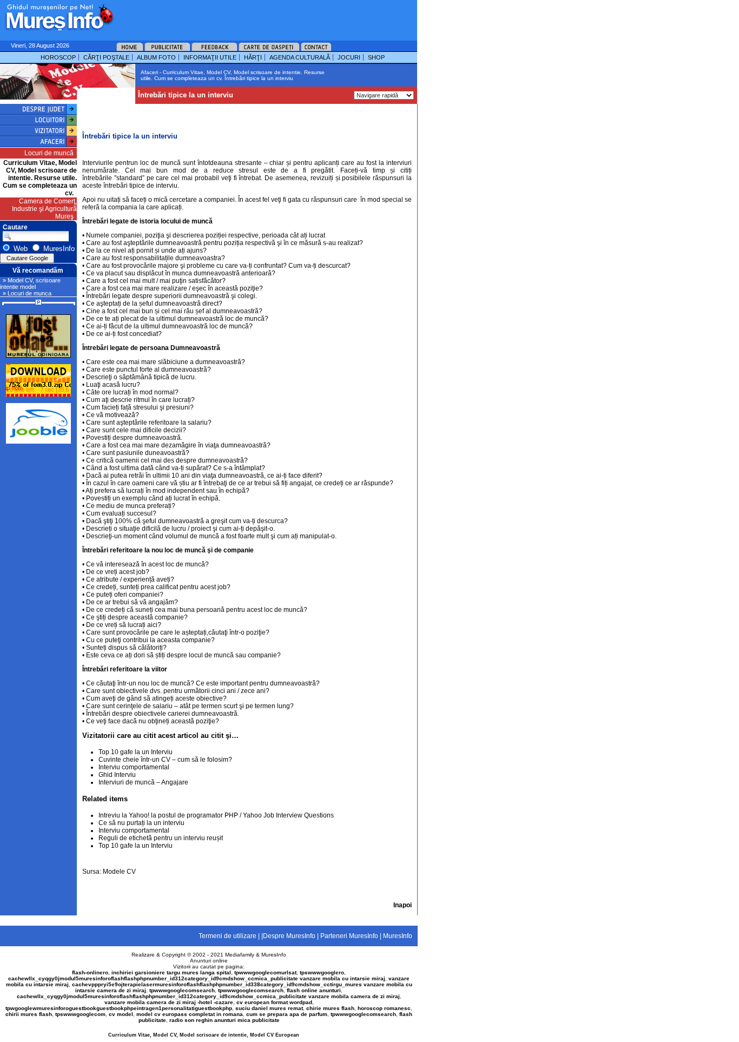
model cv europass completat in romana (189, 1014)
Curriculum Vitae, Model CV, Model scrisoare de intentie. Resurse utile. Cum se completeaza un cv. (40, 178)
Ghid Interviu (117, 775)
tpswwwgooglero (322, 972)
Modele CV (119, 871)
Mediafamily (239, 955)
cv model (121, 1014)
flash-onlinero (90, 972)
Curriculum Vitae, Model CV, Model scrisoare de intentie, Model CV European (203, 1035)
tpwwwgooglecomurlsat (265, 972)
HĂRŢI (253, 57)
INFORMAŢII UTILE (209, 57)
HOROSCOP (58, 57)
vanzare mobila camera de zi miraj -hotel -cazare (168, 1002)
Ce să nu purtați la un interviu (141, 823)
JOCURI (349, 57)
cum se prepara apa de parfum (286, 1014)
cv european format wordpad (274, 1002)
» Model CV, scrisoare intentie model (30, 283)
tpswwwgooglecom (80, 1014)
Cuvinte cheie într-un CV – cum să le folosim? (165, 759)
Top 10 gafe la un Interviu (135, 752)
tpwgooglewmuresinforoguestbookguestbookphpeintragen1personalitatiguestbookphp (118, 1008)
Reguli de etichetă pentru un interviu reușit (160, 838)
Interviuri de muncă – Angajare (143, 782)
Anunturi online (209, 961)
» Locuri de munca (27, 293)
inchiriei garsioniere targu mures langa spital (171, 972)
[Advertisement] (251, 16)
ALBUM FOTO (156, 57)
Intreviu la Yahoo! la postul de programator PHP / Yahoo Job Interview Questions (216, 815)
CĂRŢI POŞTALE (106, 57)
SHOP (376, 57)
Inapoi (402, 905)
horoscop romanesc (384, 1008)
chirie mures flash (330, 1008)
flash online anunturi (314, 990)
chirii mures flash (28, 1014)
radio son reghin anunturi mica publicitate (224, 1020)
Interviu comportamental (133, 767)
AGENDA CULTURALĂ (299, 57)
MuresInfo (273, 955)
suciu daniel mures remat (269, 1008)
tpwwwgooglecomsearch (182, 990)
